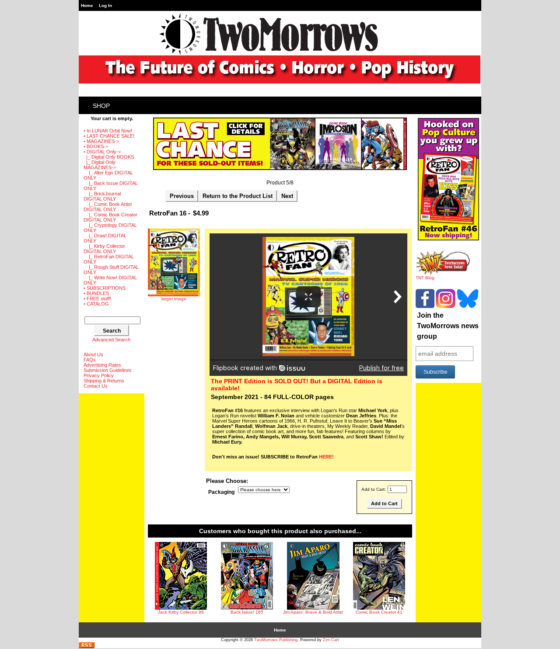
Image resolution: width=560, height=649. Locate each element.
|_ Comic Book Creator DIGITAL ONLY (110, 217)
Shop (101, 105)
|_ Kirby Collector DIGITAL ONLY (104, 248)
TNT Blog (425, 277)
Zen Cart (331, 640)
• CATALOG (96, 303)
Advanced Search (111, 339)
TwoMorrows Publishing (276, 640)
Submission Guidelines (108, 370)
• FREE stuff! (97, 298)
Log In (105, 5)
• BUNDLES (96, 293)
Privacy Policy (99, 375)
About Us (93, 354)
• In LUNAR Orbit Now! (108, 130)
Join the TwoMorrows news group (448, 326)
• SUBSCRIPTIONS (105, 288)
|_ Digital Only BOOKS (109, 157)
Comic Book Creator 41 (379, 612)
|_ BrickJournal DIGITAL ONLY (102, 196)
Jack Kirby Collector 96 (181, 612)
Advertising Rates (102, 365)
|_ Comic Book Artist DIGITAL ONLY (108, 206)
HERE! (326, 456)
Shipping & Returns (104, 380)
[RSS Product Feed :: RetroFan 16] (86, 646)
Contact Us (96, 386)
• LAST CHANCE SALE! (109, 136)
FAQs (90, 359)
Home (87, 5)
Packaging (221, 492)
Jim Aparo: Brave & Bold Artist (313, 612)
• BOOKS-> (96, 146)
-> (102, 151)
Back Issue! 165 (247, 612)
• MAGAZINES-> (101, 141)
